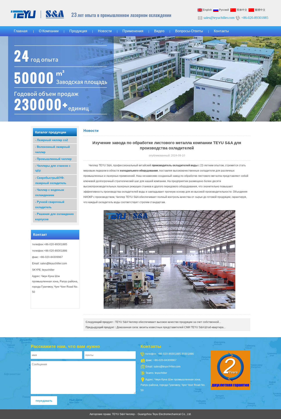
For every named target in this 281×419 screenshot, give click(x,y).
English (207, 9)
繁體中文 (259, 9)
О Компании (49, 31)
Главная (20, 31)
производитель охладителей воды (175, 165)
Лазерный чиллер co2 (52, 140)
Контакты (221, 31)
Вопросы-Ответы (189, 31)
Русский (223, 9)
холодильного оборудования (139, 170)
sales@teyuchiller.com (219, 18)
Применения (132, 31)
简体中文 (241, 9)
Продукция (78, 31)
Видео (159, 31)
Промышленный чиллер (54, 159)
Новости (105, 31)
